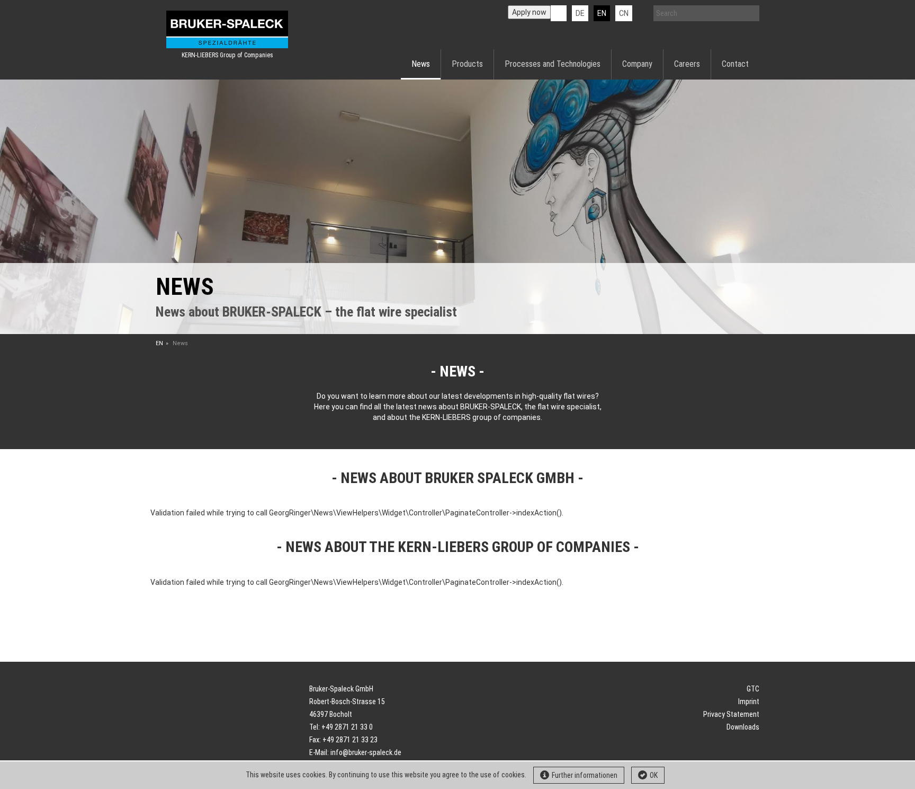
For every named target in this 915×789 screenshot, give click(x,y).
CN (624, 13)
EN (159, 343)
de (580, 13)
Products (467, 64)
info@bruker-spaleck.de (365, 752)
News (420, 64)
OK (654, 775)
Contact (735, 64)
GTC (753, 689)
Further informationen (584, 775)
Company (637, 64)
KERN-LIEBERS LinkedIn (559, 13)
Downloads (742, 727)
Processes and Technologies (552, 64)
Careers (687, 64)
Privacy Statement (731, 714)
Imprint (748, 701)
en (601, 13)
